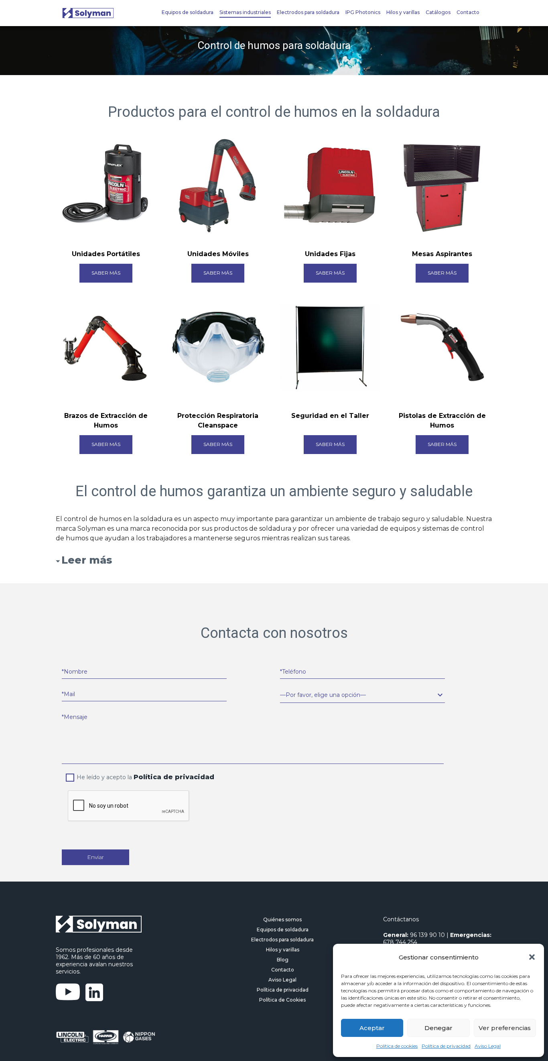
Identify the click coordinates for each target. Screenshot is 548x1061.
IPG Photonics (362, 12)
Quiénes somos (282, 919)
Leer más (86, 560)
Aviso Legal (488, 1046)
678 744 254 (400, 942)
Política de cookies (397, 1046)
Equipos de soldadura (187, 12)
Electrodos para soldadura (308, 12)
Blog (282, 960)
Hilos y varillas (403, 12)
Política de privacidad (446, 1046)
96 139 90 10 (427, 935)
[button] (532, 957)
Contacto (468, 12)
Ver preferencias (505, 1028)
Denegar (438, 1028)
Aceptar (372, 1028)
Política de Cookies (282, 1000)
